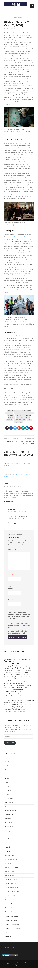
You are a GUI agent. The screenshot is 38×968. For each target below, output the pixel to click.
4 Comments (19, 29)
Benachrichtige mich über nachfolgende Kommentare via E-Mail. (19, 625)
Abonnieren (10, 742)
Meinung (8, 843)
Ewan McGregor (24, 677)
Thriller (7, 932)
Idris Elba (6, 683)
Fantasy (7, 786)
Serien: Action (9, 863)
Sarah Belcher (20, 420)
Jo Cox (8, 357)
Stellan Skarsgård (11, 707)
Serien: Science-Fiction (12, 892)
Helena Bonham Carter (21, 679)
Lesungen (8, 831)
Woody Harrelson (19, 711)
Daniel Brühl (24, 672)
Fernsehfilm (19, 18)
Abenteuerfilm (10, 762)
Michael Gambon (22, 694)
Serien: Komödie (10, 883)
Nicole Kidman (28, 698)
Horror (7, 806)
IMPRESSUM (12, 947)
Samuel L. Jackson (19, 702)
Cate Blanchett (22, 668)
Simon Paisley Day (23, 421)
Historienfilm (9, 802)
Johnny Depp (9, 685)
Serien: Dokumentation (13, 867)
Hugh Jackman (9, 681)
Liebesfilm (8, 835)
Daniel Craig (7, 674)
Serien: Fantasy (10, 875)
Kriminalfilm (9, 827)
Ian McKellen (29, 681)
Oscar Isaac (18, 700)
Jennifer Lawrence (16, 683)
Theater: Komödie (11, 920)
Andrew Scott (17, 659)
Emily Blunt (15, 677)
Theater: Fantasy (10, 912)
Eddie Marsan (7, 677)
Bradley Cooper (9, 668)
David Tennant (16, 674)
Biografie (8, 770)
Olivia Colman (9, 700)
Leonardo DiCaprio (21, 687)
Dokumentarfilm (10, 774)
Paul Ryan (20, 417)
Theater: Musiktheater (12, 924)
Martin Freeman (18, 689)
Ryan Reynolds (8, 702)
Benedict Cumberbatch (16, 410)
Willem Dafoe (8, 711)
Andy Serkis (26, 659)
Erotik (7, 782)
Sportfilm (8, 900)
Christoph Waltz (8, 672)
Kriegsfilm (8, 823)
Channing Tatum (9, 670)
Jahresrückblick (10, 814)
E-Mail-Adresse (11, 587)
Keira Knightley (9, 687)
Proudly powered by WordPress (13, 963)
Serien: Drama (10, 871)
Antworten (9, 501)
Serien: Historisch (11, 879)
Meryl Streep (19, 692)
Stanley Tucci (25, 704)
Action (7, 766)
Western (8, 936)
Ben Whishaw (17, 666)
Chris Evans (28, 670)
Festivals (8, 794)
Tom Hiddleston (19, 709)
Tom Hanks (7, 709)
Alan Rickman (8, 659)
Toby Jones (22, 707)
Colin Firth (17, 672)
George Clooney (8, 679)
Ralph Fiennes (28, 700)
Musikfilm (8, 847)
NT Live (7, 851)
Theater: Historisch (11, 916)
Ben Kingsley (7, 666)
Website (11, 600)
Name (10, 575)
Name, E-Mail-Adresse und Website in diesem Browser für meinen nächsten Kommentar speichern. (19, 616)
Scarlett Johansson (11, 704)
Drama (7, 778)
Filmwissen (9, 798)
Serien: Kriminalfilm (11, 887)
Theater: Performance (12, 928)
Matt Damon (9, 692)
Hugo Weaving (20, 681)
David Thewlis (26, 674)
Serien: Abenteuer (11, 859)
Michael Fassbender (10, 694)
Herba (6, 483)
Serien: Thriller (10, 896)
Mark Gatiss (20, 415)
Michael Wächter (9, 696)
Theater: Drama (10, 908)
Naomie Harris (21, 696)
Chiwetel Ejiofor (20, 670)
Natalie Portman (8, 698)
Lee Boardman (20, 413)
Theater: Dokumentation (13, 904)
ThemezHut (21, 965)
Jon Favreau (20, 685)
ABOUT (4, 947)
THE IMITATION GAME (25, 244)
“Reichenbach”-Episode (21, 237)
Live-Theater (9, 839)
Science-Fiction (10, 855)
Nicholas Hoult (18, 698)
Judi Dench (28, 685)
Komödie (8, 819)
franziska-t (11, 509)
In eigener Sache (10, 810)
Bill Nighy (25, 666)
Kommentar (12, 549)
